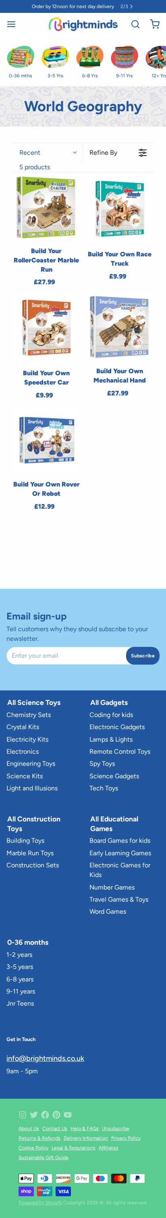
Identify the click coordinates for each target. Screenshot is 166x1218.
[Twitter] (34, 1115)
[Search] (132, 24)
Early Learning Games (120, 853)
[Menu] (14, 24)
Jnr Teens (20, 1003)
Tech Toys (103, 788)
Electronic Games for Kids (119, 870)
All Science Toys (33, 702)
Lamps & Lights (111, 739)
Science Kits (24, 776)
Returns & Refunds (39, 1138)
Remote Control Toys (119, 751)
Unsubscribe (115, 1128)
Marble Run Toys (30, 853)
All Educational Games (114, 824)
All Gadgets (109, 702)
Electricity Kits (27, 739)
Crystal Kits (22, 727)
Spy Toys (102, 763)
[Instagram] (23, 1115)
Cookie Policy (33, 1148)
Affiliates (108, 1148)
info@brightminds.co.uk (45, 1058)
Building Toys (25, 840)
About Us (29, 1128)
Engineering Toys (30, 763)
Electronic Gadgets (117, 727)
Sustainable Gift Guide (43, 1157)
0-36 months (27, 942)
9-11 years (20, 991)
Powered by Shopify (40, 1203)
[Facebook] (45, 1115)
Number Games (112, 887)
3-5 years (19, 967)
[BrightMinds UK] (83, 24)
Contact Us (54, 1128)
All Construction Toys (33, 824)
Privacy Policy (126, 1138)
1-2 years (19, 954)
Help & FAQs (85, 1128)
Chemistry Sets (28, 715)
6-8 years (19, 979)
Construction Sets (32, 865)
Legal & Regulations (73, 1148)
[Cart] (151, 24)
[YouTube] (68, 1115)
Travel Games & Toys (118, 899)
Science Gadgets (114, 776)
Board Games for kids (119, 840)
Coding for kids (111, 715)
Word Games (107, 911)
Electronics (22, 751)
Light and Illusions (32, 788)
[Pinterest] (56, 1115)
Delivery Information (86, 1138)
